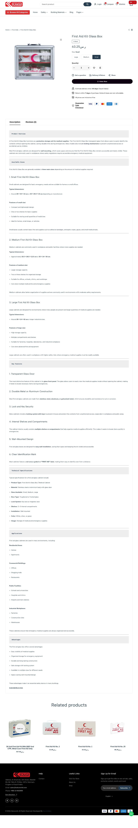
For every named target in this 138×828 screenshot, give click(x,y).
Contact (41, 779)
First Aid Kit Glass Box (18, 141)
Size (76, 52)
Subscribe (124, 788)
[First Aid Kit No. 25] (118, 728)
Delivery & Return (98, 75)
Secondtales (47, 811)
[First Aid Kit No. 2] (52, 728)
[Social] (7, 800)
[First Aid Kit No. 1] (85, 728)
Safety (43, 12)
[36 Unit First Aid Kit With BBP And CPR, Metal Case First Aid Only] (20, 728)
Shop (70, 786)
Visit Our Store (74, 779)
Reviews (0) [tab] (31, 122)
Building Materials (58, 12)
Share (113, 75)
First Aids (15, 30)
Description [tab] (15, 122)
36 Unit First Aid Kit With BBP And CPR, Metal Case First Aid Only (20, 748)
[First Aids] (132, 30)
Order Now (103, 81)
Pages (78, 12)
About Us (72, 782)
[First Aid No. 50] (129, 30)
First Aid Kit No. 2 (53, 747)
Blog (71, 12)
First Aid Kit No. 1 (85, 747)
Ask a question (80, 75)
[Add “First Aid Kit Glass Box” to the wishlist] (94, 67)
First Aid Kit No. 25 (117, 747)
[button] (109, 4)
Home (35, 12)
